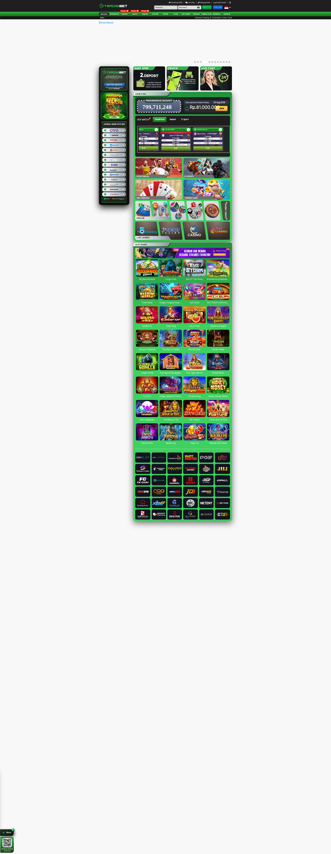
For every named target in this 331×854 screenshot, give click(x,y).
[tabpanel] (184, 139)
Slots (134, 14)
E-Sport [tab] (185, 119)
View (221, 106)
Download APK (177, 2)
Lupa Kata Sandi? (220, 2)
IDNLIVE (145, 14)
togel (175, 14)
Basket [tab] (173, 119)
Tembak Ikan (206, 14)
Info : (102, 17)
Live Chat (191, 2)
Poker (165, 14)
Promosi (227, 14)
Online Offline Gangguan (115, 199)
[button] (7, 832)
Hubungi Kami (205, 2)
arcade (155, 14)
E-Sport (124, 14)
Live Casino (185, 14)
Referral (217, 14)
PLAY (144, 148)
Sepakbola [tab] (159, 119)
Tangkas (196, 14)
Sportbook (114, 14)
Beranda (104, 14)
